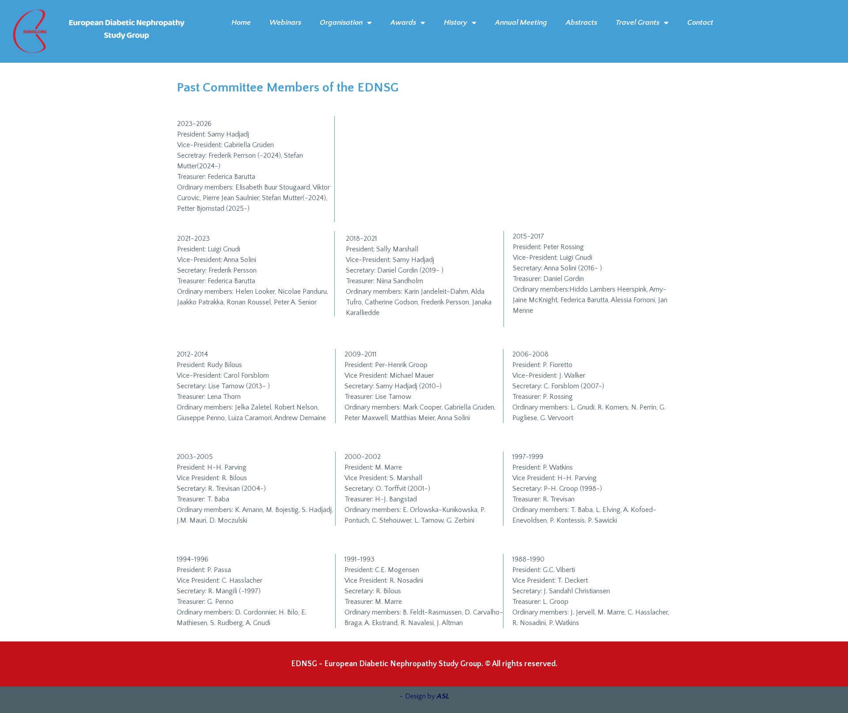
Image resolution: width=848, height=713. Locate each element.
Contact (700, 23)
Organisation (341, 23)
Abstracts (581, 23)
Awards (403, 23)
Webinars (285, 23)
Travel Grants (637, 23)
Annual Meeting (521, 23)
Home (241, 23)
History (455, 23)
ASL (443, 696)
